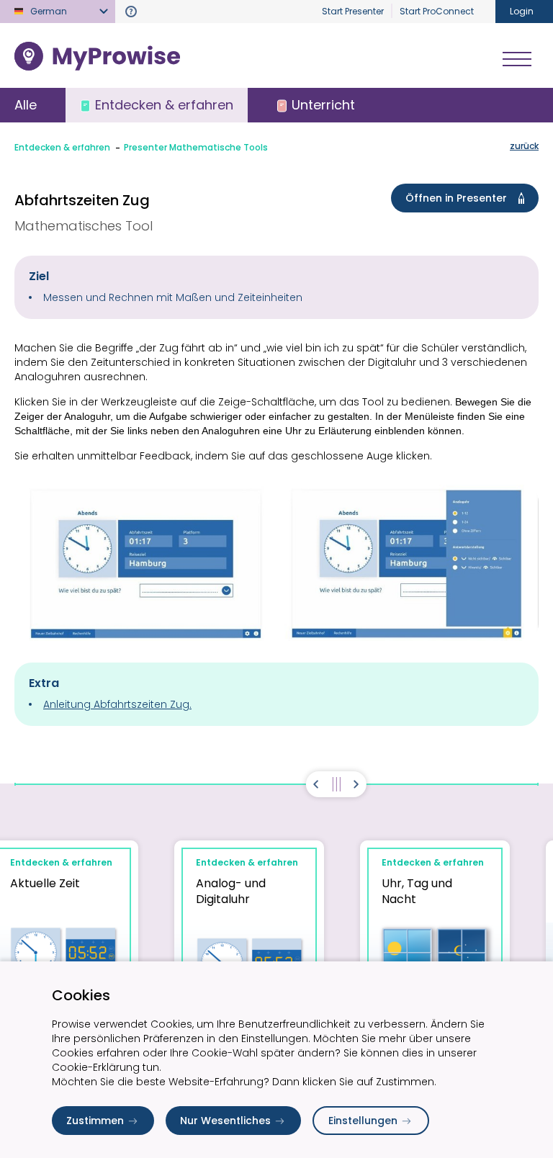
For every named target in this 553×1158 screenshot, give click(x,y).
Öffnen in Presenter (456, 198)
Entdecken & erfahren (62, 147)
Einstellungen (362, 1120)
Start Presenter (353, 11)
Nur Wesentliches (225, 1120)
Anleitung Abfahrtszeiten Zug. (117, 704)
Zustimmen (95, 1120)
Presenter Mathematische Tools (196, 147)
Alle (25, 105)
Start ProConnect (437, 11)
